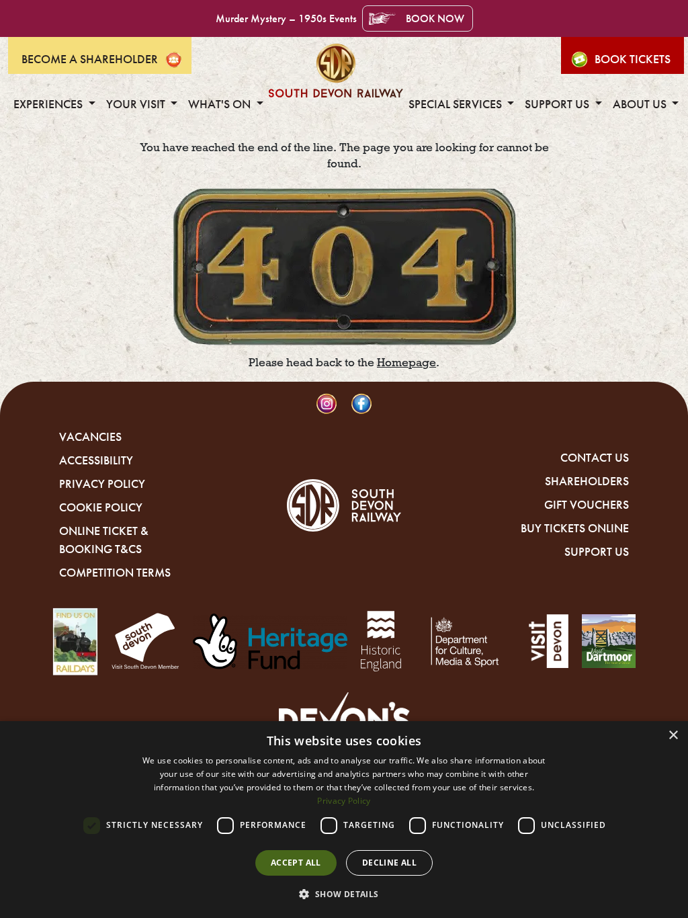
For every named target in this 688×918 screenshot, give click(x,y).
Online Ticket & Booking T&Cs (103, 540)
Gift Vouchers (586, 504)
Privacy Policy (102, 483)
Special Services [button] (456, 104)
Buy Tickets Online (575, 528)
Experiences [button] (49, 104)
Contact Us (594, 457)
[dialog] (344, 819)
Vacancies (90, 436)
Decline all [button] (389, 862)
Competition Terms (115, 572)
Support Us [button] (558, 104)
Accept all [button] (296, 862)
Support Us (596, 551)
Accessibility (96, 460)
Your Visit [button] (137, 104)
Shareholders (587, 481)
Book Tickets (633, 59)
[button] (343, 894)
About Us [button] (641, 104)
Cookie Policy (100, 507)
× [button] (673, 736)
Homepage (406, 363)
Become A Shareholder (90, 59)
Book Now (435, 18)
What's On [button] (220, 104)
